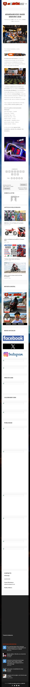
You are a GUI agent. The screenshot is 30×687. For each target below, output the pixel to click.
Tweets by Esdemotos (8, 635)
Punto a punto (10, 677)
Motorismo (9, 650)
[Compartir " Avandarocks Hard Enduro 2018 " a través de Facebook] (6, 171)
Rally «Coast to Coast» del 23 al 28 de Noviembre (13, 276)
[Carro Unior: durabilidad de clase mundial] (4, 670)
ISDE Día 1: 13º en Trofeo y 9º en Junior (13, 223)
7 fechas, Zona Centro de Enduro (12, 259)
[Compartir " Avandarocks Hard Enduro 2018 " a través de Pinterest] (17, 171)
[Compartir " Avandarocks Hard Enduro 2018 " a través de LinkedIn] (20, 171)
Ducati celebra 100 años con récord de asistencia (16, 654)
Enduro (24, 19)
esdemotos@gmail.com (9, 584)
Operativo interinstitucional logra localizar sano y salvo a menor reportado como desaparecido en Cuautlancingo (15, 662)
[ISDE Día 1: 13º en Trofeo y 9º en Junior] (15, 215)
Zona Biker (9, 656)
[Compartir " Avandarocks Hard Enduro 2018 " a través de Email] (15, 174)
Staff (12, 19)
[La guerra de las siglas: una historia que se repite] (4, 676)
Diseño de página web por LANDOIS (17, 683)
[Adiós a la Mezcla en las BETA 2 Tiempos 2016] (15, 232)
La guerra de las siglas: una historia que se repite (17, 675)
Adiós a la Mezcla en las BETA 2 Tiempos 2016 (14, 240)
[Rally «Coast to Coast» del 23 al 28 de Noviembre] (15, 268)
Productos (9, 671)
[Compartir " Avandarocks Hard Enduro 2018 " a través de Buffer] (23, 171)
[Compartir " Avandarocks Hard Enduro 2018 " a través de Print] (17, 174)
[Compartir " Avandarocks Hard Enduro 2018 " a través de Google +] (12, 171)
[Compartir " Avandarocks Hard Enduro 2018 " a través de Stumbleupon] (12, 174)
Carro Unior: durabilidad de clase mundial (15, 669)
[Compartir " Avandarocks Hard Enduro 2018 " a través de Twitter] (9, 171)
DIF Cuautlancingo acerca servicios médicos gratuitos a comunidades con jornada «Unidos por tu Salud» (16, 648)
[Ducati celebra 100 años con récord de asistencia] (4, 655)
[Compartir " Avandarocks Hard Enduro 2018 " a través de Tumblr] (15, 171)
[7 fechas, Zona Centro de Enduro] (15, 250)
